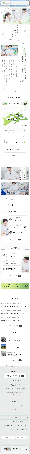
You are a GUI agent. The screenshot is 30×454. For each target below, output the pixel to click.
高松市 (17, 115)
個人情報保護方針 (22, 430)
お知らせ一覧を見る (13, 326)
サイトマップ (8, 430)
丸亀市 (12, 117)
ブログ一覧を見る (13, 360)
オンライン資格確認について (15, 421)
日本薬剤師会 (7, 437)
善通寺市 (8, 119)
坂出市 (11, 114)
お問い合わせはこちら (13, 376)
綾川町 (15, 119)
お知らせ (15, 409)
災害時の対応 (8, 426)
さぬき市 (22, 118)
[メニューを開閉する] (26, 3)
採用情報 (15, 417)
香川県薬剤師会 (21, 437)
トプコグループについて (15, 405)
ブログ (15, 413)
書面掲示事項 (22, 426)
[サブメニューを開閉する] (28, 405)
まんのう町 (13, 122)
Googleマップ (14, 394)
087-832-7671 (16, 380)
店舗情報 (15, 401)
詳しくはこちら (13, 239)
